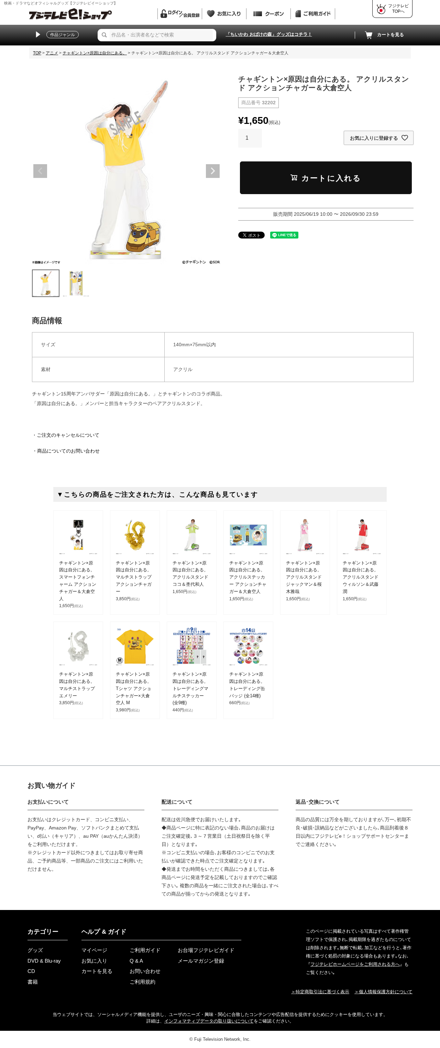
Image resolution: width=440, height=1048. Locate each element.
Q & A (136, 961)
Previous (40, 171)
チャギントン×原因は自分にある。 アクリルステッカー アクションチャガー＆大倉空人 (247, 577)
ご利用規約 (142, 982)
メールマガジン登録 (201, 961)
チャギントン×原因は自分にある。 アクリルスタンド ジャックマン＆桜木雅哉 (304, 577)
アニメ (52, 53)
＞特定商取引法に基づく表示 (320, 991)
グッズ (35, 950)
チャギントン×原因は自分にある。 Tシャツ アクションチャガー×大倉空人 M (134, 688)
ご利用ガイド (145, 950)
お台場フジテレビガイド (206, 950)
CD (31, 971)
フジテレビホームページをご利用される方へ (355, 964)
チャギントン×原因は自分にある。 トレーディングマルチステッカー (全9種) (190, 688)
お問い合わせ (145, 971)
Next (213, 171)
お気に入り (94, 961)
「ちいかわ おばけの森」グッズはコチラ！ (269, 34)
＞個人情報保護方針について (383, 991)
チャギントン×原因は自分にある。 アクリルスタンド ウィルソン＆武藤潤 (360, 577)
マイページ (94, 950)
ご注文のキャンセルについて (68, 435)
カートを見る (390, 34)
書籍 (33, 982)
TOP (37, 53)
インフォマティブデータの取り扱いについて (209, 1021)
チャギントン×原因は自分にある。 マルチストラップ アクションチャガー (134, 577)
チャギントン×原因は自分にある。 (95, 53)
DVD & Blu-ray (44, 961)
